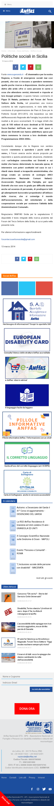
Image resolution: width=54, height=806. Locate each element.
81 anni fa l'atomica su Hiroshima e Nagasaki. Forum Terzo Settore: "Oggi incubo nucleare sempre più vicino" (34, 642)
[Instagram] (38, 789)
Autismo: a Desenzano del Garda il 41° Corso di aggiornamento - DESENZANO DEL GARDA (33, 510)
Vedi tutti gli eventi (44, 578)
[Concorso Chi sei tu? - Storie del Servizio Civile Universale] (8, 597)
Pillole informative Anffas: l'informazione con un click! (27, 438)
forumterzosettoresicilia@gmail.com (18, 239)
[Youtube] (50, 789)
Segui (9, 282)
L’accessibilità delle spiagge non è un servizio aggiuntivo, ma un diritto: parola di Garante (34, 626)
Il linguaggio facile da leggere (19, 408)
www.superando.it (15, 74)
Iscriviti (44, 282)
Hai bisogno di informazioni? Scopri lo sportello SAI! (27, 324)
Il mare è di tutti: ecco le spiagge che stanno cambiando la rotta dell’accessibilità (34, 657)
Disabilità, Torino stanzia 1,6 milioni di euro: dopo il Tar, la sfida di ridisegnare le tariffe (34, 611)
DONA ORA (27, 708)
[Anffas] (39, 727)
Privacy (32, 777)
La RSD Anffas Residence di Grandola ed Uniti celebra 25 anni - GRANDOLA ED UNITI (33, 525)
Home (4, 777)
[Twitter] (44, 789)
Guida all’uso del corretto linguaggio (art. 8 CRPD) (27, 466)
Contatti (12, 777)
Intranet (41, 777)
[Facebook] (32, 789)
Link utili (22, 777)
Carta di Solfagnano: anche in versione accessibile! (27, 495)
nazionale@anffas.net (27, 756)
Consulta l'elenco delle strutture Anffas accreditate (27, 353)
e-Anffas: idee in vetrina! (16, 380)
